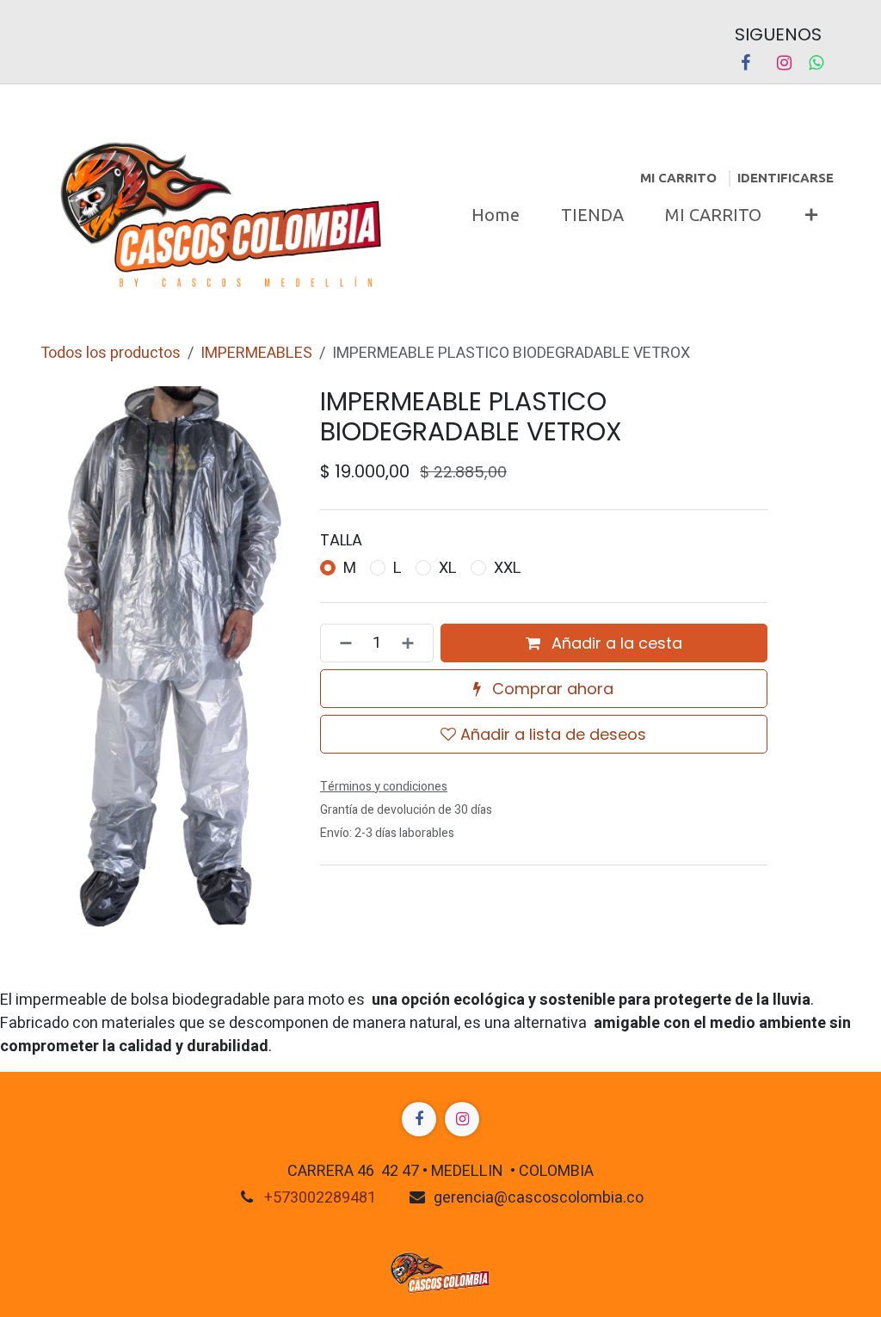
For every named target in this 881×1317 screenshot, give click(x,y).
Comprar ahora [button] (550, 688)
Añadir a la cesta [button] (614, 643)
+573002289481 (320, 1197)
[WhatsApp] (816, 63)
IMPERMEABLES (256, 353)
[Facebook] (745, 63)
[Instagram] (784, 63)
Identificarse (785, 177)
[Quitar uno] (340, 643)
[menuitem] (495, 215)
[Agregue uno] (413, 643)
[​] (419, 1119)
